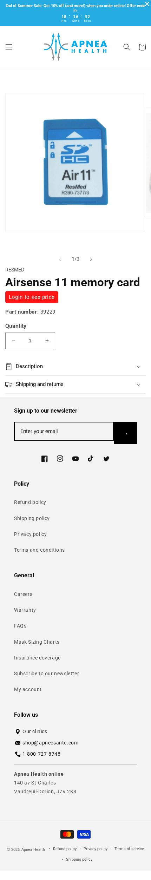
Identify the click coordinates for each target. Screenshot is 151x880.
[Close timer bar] (147, 4)
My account (28, 689)
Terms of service (129, 849)
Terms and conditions (39, 550)
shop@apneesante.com (50, 743)
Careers (23, 594)
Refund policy (30, 502)
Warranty (25, 610)
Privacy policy (30, 534)
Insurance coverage (37, 658)
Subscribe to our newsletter (46, 673)
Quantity (15, 326)
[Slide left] (60, 259)
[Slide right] (91, 259)
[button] (9, 47)
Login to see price (32, 297)
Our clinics (34, 731)
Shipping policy (32, 518)
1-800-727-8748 (41, 754)
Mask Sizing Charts (37, 642)
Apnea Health (33, 849)
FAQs (20, 626)
